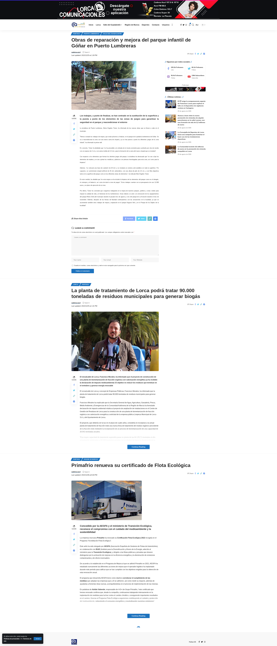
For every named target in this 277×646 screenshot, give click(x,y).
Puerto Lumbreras (91, 33)
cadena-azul (76, 52)
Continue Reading (138, 447)
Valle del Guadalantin (112, 33)
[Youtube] (195, 77)
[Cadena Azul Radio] (78, 25)
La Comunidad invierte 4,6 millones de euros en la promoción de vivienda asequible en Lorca (192, 149)
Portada (76, 33)
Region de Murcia (91, 459)
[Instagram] (175, 77)
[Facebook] (175, 68)
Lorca (75, 284)
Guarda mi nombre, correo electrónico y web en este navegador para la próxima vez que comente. (105, 265)
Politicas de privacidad (11, 639)
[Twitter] (195, 68)
